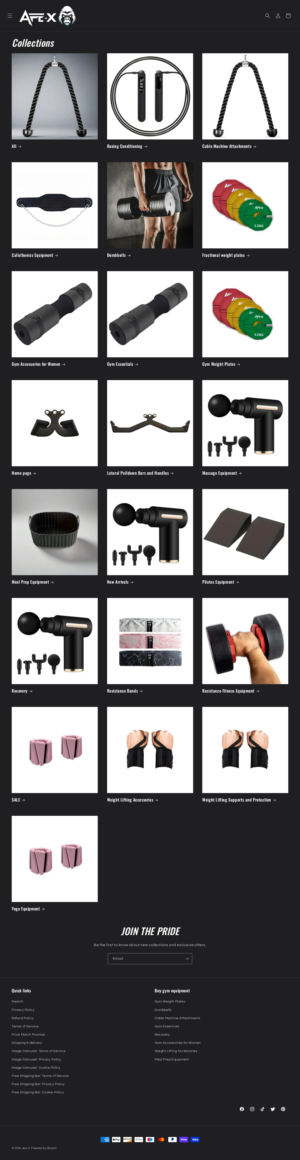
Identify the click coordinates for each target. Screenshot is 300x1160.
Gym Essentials (120, 364)
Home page (21, 473)
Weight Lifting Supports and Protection (236, 799)
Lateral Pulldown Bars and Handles (138, 473)
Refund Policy (23, 1018)
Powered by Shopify (44, 1148)
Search (17, 1001)
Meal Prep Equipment (30, 582)
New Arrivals (118, 582)
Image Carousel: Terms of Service (38, 1051)
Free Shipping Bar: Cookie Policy (38, 1092)
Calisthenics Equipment (32, 255)
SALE (16, 799)
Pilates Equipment (218, 582)
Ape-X (26, 1148)
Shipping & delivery (27, 1042)
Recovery (20, 691)
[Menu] (10, 16)
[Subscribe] (187, 958)
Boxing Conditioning (124, 146)
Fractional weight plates (223, 255)
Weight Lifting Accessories (130, 799)
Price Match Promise (28, 1034)
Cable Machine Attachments (226, 146)
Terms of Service (25, 1026)
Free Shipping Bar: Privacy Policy (38, 1084)
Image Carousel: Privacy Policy (36, 1059)
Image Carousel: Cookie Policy (36, 1067)
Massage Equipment (219, 473)
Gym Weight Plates (218, 364)
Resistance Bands (122, 691)
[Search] (267, 16)
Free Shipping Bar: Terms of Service (40, 1076)
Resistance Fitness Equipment (228, 691)
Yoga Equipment (26, 908)
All (14, 146)
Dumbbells (116, 255)
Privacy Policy (23, 1010)
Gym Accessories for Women (36, 364)
